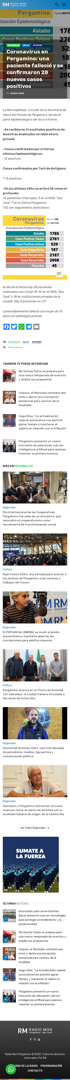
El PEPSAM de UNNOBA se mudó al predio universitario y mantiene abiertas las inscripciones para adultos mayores (31, 636)
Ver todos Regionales (33, 827)
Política (7, 569)
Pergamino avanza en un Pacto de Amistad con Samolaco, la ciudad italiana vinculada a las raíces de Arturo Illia (34, 694)
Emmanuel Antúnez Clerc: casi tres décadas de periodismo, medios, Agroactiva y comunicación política (33, 752)
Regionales (13, 45)
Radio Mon (17, 93)
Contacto (35, 1070)
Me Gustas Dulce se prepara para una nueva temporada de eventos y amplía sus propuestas (42, 375)
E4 (44, 1058)
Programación (51, 1066)
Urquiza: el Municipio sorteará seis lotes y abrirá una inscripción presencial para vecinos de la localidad (42, 399)
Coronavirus (16, 347)
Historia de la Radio (23, 1066)
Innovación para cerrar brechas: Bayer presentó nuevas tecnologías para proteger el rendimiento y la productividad (42, 918)
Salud (26, 45)
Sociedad (37, 45)
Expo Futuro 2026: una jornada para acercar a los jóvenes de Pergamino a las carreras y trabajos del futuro (34, 578)
